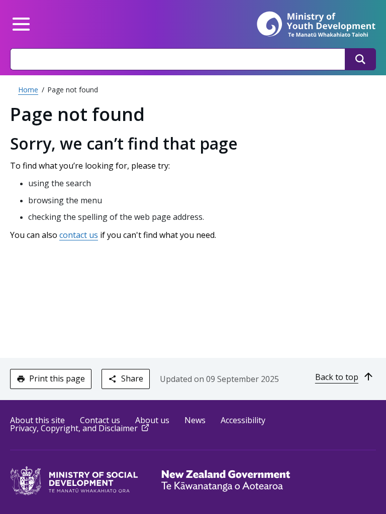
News (195, 420)
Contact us (100, 420)
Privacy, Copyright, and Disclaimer (80, 428)
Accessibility (243, 420)
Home (28, 89)
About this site (37, 420)
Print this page (57, 378)
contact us (78, 234)
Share (132, 378)
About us (152, 420)
